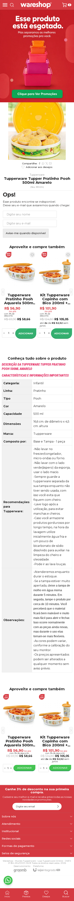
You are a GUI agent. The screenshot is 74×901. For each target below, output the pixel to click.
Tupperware (37, 175)
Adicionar (25, 333)
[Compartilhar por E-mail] (50, 163)
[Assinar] (58, 806)
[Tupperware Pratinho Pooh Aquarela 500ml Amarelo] (19, 294)
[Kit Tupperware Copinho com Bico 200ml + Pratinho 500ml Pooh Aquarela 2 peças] (55, 294)
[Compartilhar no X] (46, 163)
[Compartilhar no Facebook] (39, 163)
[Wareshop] (36, 4)
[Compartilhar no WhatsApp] (43, 163)
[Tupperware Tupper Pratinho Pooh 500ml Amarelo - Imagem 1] (37, 131)
